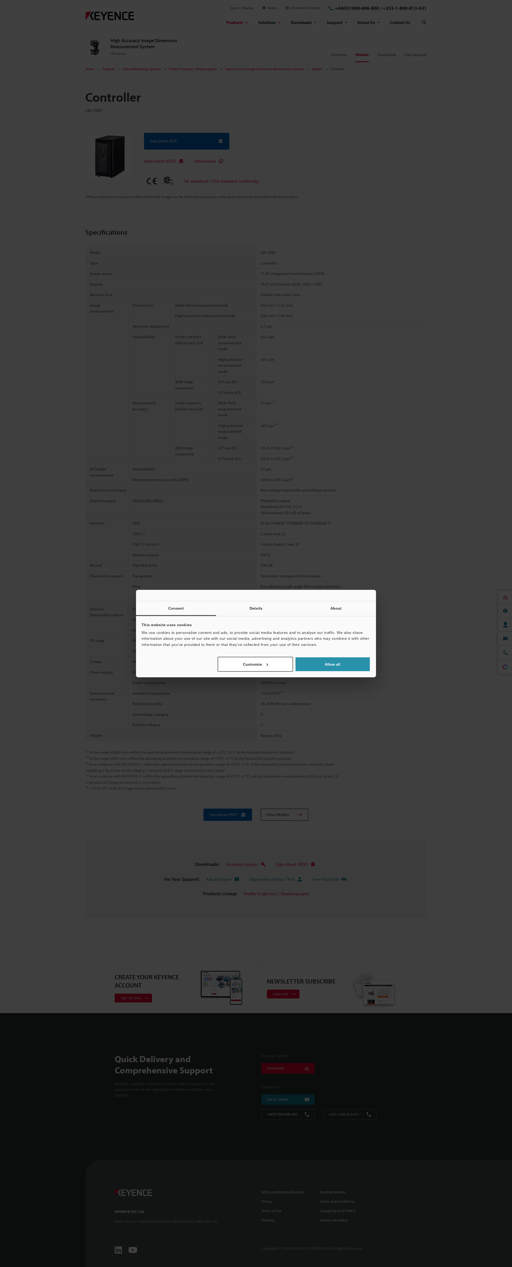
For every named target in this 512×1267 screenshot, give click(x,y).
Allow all (332, 664)
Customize (252, 664)
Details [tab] (256, 608)
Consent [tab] (176, 608)
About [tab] (336, 608)
